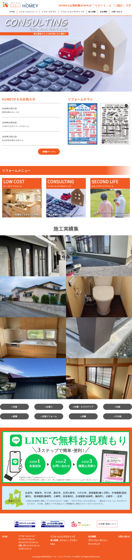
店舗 (84, 416)
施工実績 (92, 11)
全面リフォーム (49, 416)
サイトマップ (94, 543)
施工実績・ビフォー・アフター (63, 540)
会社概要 (103, 11)
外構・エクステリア (83, 406)
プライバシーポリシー (98, 540)
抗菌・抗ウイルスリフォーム (29, 545)
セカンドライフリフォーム (28, 542)
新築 (15, 416)
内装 (118, 406)
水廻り (49, 406)
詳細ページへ (49, 151)
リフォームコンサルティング (72, 11)
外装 (15, 406)
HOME (12, 11)
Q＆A (52, 543)
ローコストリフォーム (26, 539)
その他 (118, 416)
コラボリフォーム (24, 548)
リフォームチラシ (49, 11)
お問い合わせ (117, 11)
